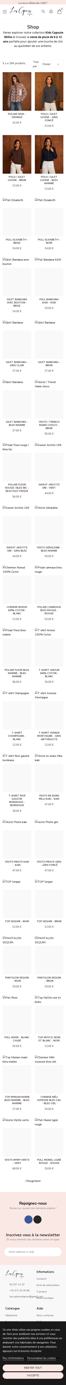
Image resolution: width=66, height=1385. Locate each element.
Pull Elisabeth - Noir (49, 241)
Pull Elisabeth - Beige (17, 241)
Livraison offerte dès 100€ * (33, 3)
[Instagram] (37, 1219)
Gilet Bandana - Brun (49, 363)
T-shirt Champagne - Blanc (17, 736)
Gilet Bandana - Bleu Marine (17, 423)
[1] (57, 1252)
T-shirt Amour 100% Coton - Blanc (49, 673)
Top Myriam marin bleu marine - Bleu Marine (16, 1100)
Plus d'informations (13, 1358)
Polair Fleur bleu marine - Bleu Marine (17, 673)
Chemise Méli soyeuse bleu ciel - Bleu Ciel (49, 1100)
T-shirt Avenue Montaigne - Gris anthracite (49, 736)
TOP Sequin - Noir (17, 921)
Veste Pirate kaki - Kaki (17, 863)
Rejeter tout (33, 1368)
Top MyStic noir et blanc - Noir (49, 1039)
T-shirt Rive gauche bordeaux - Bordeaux (17, 800)
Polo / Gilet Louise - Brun (17, 178)
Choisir (46, 64)
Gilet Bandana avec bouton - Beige (17, 303)
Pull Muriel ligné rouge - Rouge (49, 1161)
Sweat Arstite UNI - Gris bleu (16, 549)
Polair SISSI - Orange (17, 115)
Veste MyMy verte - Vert (17, 1161)
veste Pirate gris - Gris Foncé (49, 863)
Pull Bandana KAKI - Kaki (49, 301)
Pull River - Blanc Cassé (16, 1039)
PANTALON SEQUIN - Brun (49, 979)
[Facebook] (28, 1219)
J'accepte (33, 1375)
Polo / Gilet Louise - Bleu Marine (49, 180)
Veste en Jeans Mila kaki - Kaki (49, 797)
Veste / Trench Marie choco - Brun (49, 425)
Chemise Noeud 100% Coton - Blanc (17, 610)
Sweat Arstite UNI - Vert (49, 486)
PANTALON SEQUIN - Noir (17, 979)
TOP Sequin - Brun (49, 921)
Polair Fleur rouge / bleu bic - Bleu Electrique (17, 488)
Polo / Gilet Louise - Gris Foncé (49, 117)
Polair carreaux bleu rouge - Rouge (49, 610)
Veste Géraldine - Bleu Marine (49, 549)
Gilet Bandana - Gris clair (17, 363)
